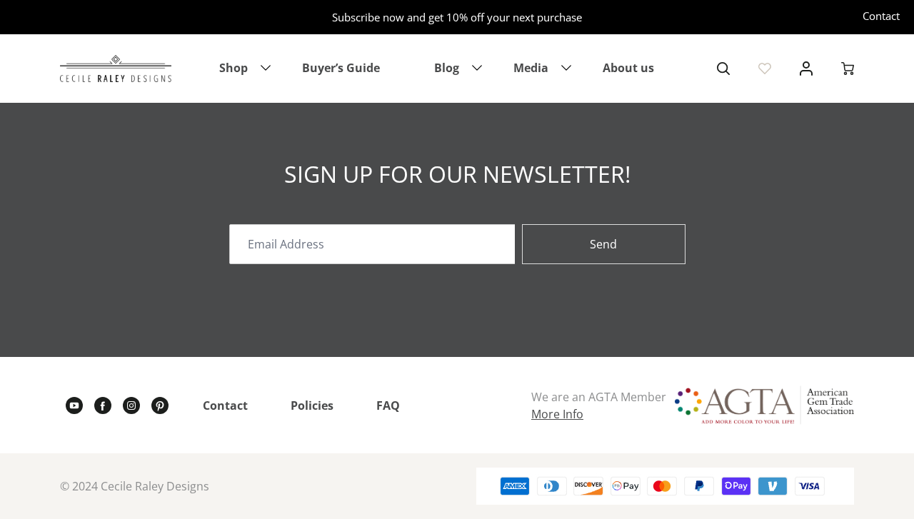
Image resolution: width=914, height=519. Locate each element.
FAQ (388, 405)
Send (603, 244)
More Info (557, 414)
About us (628, 68)
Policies (312, 405)
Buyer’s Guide (341, 68)
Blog (446, 68)
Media (530, 68)
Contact (881, 16)
